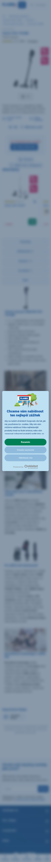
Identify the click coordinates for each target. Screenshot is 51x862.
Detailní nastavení (25, 450)
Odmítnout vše (25, 458)
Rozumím (25, 442)
